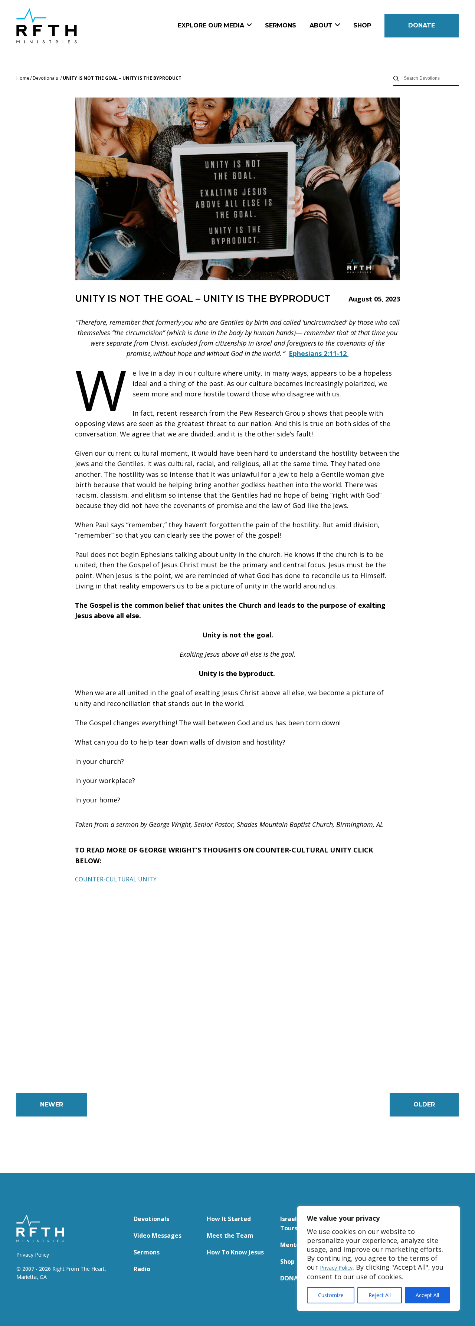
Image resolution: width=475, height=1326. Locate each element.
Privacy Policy (336, 1267)
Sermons (280, 25)
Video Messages (157, 1235)
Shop (362, 25)
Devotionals (45, 78)
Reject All (379, 1295)
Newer (51, 1104)
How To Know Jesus (235, 1252)
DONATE (421, 25)
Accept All (427, 1295)
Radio (142, 1269)
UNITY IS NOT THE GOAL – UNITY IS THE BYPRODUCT (122, 78)
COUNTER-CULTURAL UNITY (116, 879)
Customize (331, 1295)
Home (22, 78)
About (320, 25)
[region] (378, 1258)
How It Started (229, 1219)
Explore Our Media (211, 25)
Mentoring (296, 1245)
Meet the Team (230, 1235)
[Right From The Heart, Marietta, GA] (72, 25)
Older (424, 1104)
